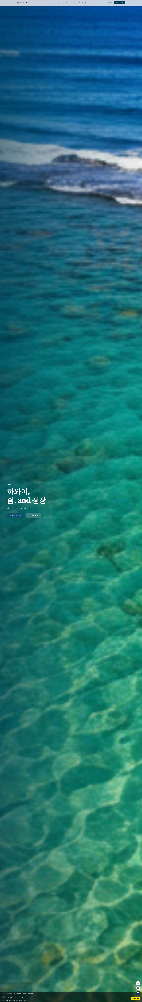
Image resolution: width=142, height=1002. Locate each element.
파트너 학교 (65, 3)
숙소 (70, 3)
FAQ (79, 3)
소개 (52, 3)
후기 (74, 3)
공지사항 (84, 3)
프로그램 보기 (15, 516)
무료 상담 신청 (119, 2)
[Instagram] (138, 983)
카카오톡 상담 (135, 998)
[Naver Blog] (138, 988)
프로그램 (57, 3)
